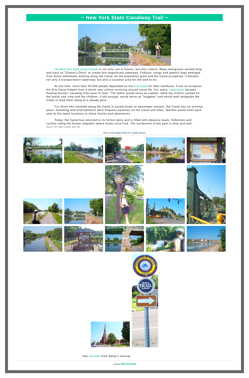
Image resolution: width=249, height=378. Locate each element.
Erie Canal (140, 86)
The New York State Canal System (76, 69)
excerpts (94, 356)
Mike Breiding (128, 364)
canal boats (176, 89)
